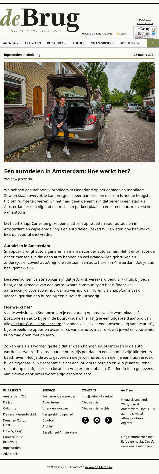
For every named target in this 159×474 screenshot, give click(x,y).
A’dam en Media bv (98, 467)
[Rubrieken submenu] (66, 43)
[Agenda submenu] (17, 43)
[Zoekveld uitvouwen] (153, 43)
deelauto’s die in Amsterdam (36, 323)
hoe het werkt (136, 229)
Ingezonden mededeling (22, 55)
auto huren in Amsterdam (112, 262)
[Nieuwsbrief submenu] (113, 43)
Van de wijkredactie (18, 179)
